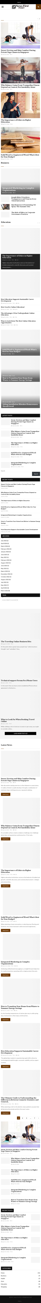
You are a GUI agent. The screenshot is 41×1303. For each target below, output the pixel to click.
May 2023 (4, 568)
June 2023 (4, 565)
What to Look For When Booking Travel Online (17, 720)
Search (3, 471)
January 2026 (5, 551)
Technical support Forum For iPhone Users (19, 680)
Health (3, 1278)
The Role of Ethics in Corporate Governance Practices (23, 213)
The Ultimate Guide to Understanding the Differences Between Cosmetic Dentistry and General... (20, 1100)
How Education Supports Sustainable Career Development (19, 529)
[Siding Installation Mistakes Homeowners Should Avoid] (20, 395)
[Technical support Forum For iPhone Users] (20, 665)
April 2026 (4, 543)
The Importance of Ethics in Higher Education (17, 257)
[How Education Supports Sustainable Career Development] (20, 284)
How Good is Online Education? (13, 307)
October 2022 (5, 577)
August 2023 (5, 563)
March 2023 (4, 571)
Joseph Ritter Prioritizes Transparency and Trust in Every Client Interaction (23, 199)
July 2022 (4, 582)
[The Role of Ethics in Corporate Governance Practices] (5, 214)
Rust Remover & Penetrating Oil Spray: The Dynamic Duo (23, 205)
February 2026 (5, 549)
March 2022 (4, 590)
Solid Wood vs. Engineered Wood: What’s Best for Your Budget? (19, 350)
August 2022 (5, 579)
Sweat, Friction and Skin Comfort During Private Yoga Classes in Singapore (18, 51)
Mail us (19, 2)
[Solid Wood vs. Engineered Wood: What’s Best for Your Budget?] (20, 140)
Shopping (4, 1287)
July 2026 (4, 540)
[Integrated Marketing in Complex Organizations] (20, 182)
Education (6, 222)
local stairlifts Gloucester (10, 600)
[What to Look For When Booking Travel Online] (20, 704)
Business (5, 163)
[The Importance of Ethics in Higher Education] (20, 105)
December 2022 (5, 574)
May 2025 (4, 557)
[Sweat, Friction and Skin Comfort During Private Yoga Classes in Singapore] (20, 35)
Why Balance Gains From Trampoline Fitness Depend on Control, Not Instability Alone (20, 86)
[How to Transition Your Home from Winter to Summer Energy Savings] (20, 369)
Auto (2, 1281)
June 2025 (4, 554)
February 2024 (5, 560)
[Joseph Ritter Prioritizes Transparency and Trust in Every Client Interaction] (5, 199)
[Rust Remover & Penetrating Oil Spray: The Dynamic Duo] (5, 207)
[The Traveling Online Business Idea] (20, 626)
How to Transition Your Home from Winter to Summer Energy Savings (17, 379)
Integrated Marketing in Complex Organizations (16, 515)
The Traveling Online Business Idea (16, 641)
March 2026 (4, 546)
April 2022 (4, 588)
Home (2, 1273)
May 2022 (4, 585)
